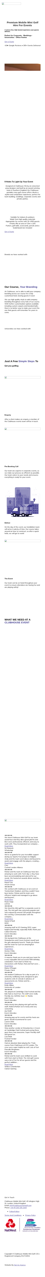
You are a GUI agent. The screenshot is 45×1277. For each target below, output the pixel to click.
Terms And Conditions (13, 1215)
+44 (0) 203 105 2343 (18, 1208)
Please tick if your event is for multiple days (21, 1169)
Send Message (12, 1174)
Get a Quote (9, 42)
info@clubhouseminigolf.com (26, 1091)
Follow (16, 1211)
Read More (9, 846)
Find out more (10, 94)
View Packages (10, 122)
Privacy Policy (30, 1215)
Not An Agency (20, 1265)
